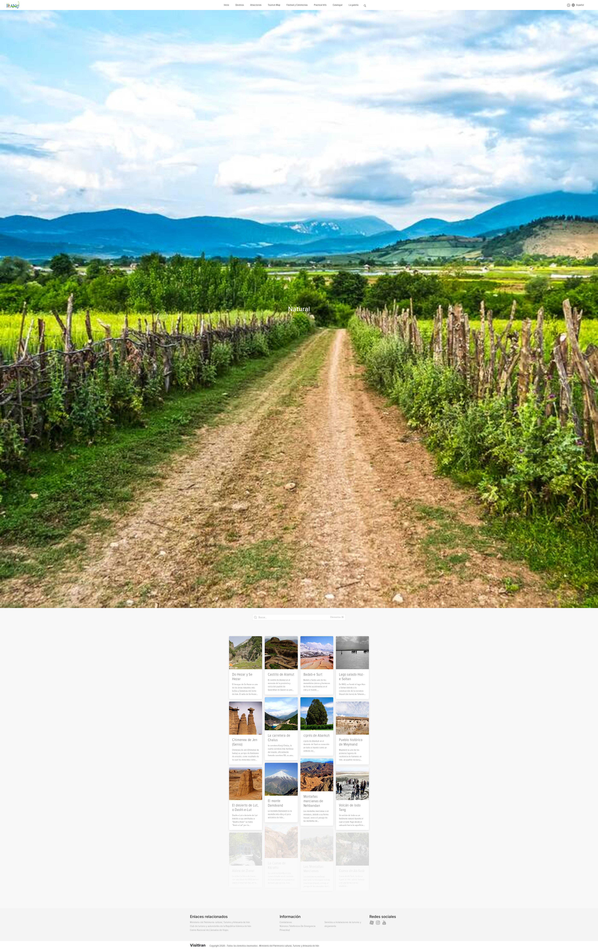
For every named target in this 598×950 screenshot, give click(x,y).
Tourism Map (274, 5)
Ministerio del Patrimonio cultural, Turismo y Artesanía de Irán (220, 922)
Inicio (226, 5)
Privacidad (285, 930)
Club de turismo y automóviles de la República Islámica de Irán (220, 926)
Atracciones (256, 5)
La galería (353, 5)
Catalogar (337, 5)
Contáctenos (286, 922)
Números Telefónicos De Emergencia (298, 926)
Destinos (239, 5)
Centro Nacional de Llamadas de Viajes (209, 930)
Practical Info (320, 5)
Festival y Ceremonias (297, 5)
